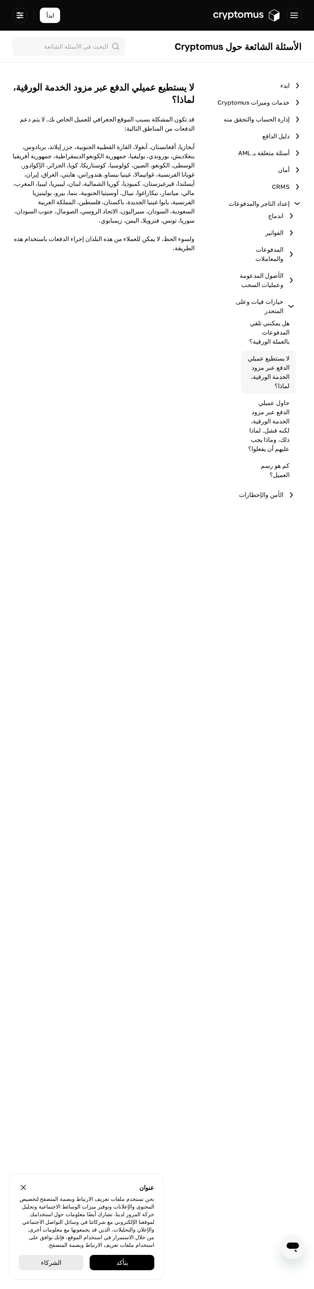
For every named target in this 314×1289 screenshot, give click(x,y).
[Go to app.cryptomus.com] (246, 15)
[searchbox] (68, 46)
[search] (67, 46)
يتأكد (122, 1262)
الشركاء (51, 1262)
